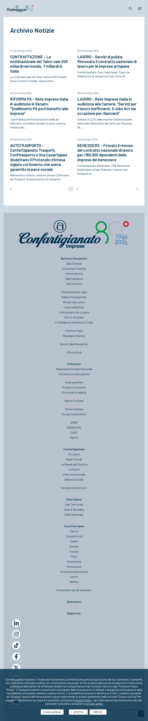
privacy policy (94, 703)
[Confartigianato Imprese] (20, 8)
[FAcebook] (16, 656)
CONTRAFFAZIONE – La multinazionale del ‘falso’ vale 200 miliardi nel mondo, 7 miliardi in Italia (39, 63)
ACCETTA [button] (78, 712)
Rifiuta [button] (98, 712)
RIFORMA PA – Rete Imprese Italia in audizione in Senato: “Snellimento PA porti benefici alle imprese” (39, 106)
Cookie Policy (83, 700)
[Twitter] (16, 668)
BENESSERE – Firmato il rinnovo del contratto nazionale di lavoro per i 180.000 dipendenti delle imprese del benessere (105, 152)
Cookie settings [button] (52, 712)
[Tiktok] (16, 645)
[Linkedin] (16, 623)
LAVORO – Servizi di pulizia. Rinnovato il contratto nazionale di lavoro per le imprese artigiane (107, 61)
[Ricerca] (128, 8)
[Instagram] (16, 634)
